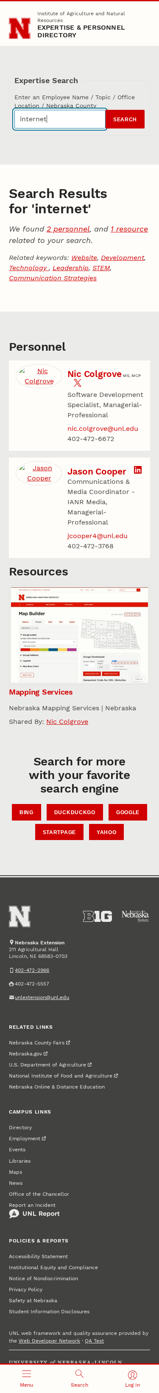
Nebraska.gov (25, 1054)
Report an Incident (32, 1205)
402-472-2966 (32, 970)
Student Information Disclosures (49, 1312)
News (15, 1183)
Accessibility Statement (38, 1256)
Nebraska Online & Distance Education (57, 1087)
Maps (15, 1172)
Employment (24, 1139)
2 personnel (68, 228)
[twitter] (77, 384)
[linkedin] (138, 471)
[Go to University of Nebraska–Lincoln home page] (20, 28)
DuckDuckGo (74, 812)
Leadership (71, 268)
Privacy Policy (25, 1290)
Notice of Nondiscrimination (43, 1278)
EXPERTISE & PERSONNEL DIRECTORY (81, 31)
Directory (20, 1128)
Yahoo (107, 832)
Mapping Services (41, 691)
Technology (29, 268)
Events (17, 1150)
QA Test (94, 1341)
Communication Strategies (53, 278)
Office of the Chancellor (39, 1194)
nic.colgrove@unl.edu (102, 428)
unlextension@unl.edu (42, 997)
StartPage (59, 832)
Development (122, 258)
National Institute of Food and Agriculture (60, 1076)
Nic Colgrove (94, 373)
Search (125, 120)
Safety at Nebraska (33, 1301)
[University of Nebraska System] (135, 916)
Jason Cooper (96, 471)
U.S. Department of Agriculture (47, 1065)
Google (127, 812)
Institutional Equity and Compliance (53, 1267)
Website (84, 258)
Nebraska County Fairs (36, 1043)
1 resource (129, 228)
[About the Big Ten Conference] (97, 916)
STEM (101, 268)
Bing (26, 812)
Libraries (20, 1161)
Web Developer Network (49, 1341)
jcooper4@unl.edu (97, 536)
